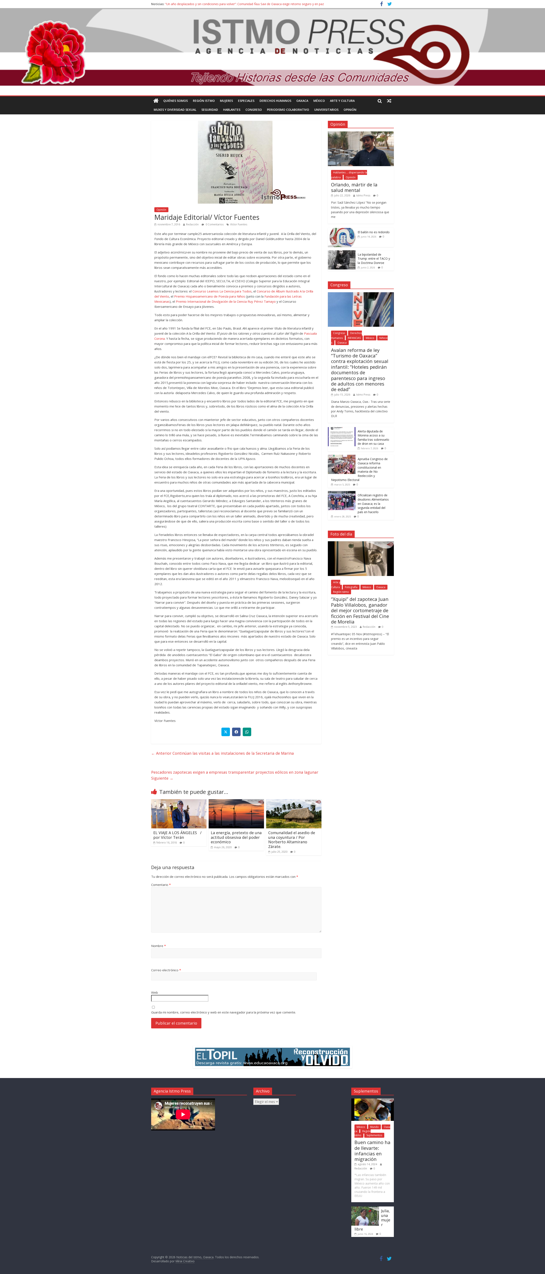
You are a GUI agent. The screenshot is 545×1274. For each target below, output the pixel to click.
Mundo (374, 1127)
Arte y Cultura (342, 101)
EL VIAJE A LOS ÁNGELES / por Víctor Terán (177, 835)
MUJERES (226, 101)
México (319, 101)
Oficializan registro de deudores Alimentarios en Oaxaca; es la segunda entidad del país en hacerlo (373, 503)
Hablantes (231, 110)
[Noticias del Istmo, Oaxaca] (272, 47)
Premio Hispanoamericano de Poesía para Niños (209, 296)
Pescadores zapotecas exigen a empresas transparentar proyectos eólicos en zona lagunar (234, 775)
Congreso (253, 110)
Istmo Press (363, 195)
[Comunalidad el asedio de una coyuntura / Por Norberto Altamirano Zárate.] (293, 801)
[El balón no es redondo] (342, 230)
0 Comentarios (214, 224)
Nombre (158, 946)
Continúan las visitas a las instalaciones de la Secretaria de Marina (222, 753)
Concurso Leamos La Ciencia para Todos (222, 291)
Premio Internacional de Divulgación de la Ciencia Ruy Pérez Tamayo (226, 301)
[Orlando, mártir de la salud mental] (361, 134)
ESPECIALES (246, 101)
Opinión (350, 110)
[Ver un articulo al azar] (389, 100)
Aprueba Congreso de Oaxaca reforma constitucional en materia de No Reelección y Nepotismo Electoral (359, 469)
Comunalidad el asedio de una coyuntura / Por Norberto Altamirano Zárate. (291, 839)
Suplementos (374, 1135)
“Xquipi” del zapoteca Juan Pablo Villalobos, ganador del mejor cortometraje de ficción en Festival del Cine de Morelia (360, 610)
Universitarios (326, 110)
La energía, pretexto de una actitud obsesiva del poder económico (236, 837)
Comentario (161, 884)
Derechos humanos (275, 101)
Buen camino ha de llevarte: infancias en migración (372, 1150)
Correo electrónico (166, 970)
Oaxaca (302, 101)
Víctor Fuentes (238, 224)
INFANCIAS (354, 338)
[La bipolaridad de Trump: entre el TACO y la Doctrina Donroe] (342, 252)
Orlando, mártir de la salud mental (354, 187)
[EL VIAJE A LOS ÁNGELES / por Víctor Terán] (179, 801)
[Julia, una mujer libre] (365, 1208)
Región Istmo (204, 101)
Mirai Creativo (185, 1261)
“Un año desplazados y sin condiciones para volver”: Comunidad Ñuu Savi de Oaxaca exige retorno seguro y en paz (244, 5)
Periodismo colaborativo (288, 110)
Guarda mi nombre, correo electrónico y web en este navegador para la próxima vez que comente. (223, 1012)
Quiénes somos (175, 101)
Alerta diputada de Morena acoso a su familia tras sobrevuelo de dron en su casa (373, 437)
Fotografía (351, 587)
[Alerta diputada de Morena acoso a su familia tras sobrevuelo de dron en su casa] (342, 429)
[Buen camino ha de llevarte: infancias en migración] (372, 1100)
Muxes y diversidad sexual (175, 110)
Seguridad (209, 110)
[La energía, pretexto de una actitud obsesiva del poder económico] (236, 801)
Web (154, 992)
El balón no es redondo (374, 232)
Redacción (192, 224)
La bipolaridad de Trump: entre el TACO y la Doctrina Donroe (374, 258)
